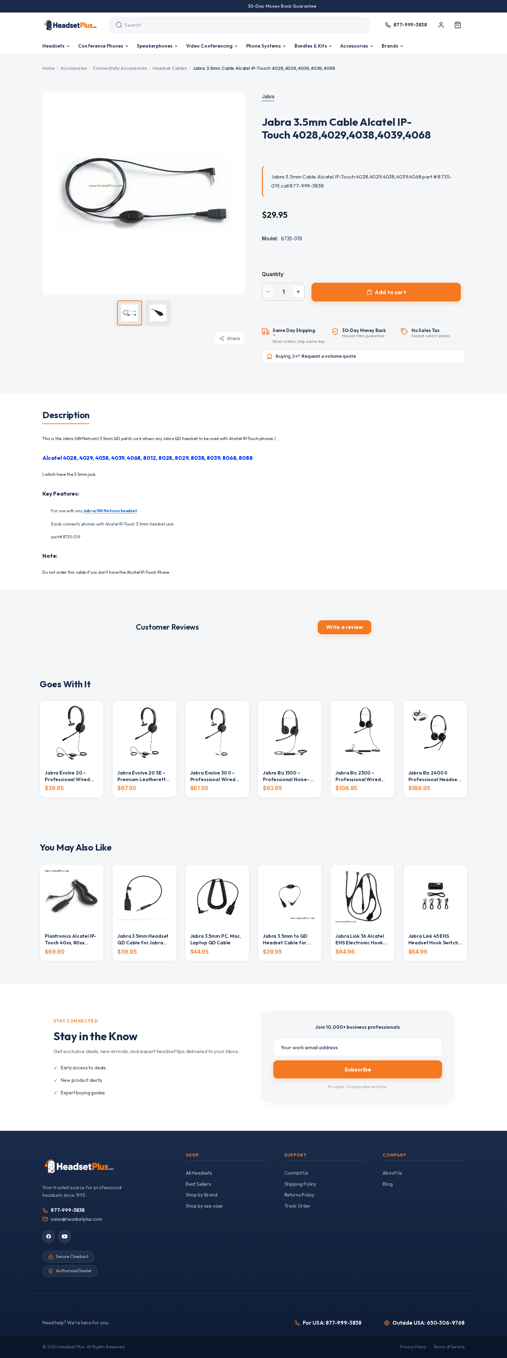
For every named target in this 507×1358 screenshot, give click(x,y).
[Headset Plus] (70, 25)
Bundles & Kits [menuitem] (310, 46)
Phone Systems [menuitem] (263, 46)
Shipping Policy (300, 1184)
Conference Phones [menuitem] (100, 46)
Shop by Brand (201, 1195)
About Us (392, 1173)
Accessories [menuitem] (354, 46)
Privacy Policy (413, 1346)
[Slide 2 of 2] (158, 312)
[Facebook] (48, 1236)
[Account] (441, 25)
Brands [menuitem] (390, 46)
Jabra (268, 96)
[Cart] (458, 25)
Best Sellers (198, 1184)
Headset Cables (170, 68)
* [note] (299, 336)
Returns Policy (299, 1195)
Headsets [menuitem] (53, 46)
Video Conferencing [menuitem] (209, 46)
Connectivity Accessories (120, 68)
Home (48, 68)
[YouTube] (64, 1236)
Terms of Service (449, 1346)
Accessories (73, 68)
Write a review (344, 627)
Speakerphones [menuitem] (155, 46)
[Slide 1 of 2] (129, 312)
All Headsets (199, 1173)
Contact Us (296, 1173)
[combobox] (233, 25)
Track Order (297, 1206)
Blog (387, 1184)
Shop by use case (204, 1206)
